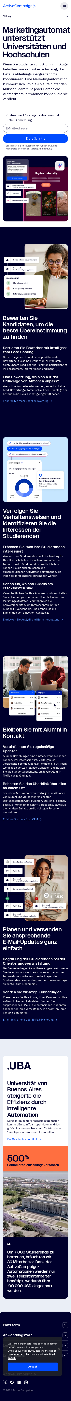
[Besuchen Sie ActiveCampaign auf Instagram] (26, 1382)
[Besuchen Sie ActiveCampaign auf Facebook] (12, 1382)
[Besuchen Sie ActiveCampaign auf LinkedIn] (19, 1382)
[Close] (59, 1349)
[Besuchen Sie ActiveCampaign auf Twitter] (5, 1382)
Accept (32, 1366)
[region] (32, 1356)
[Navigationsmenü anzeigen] (64, 6)
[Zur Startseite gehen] (19, 6)
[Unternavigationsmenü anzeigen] (67, 16)
